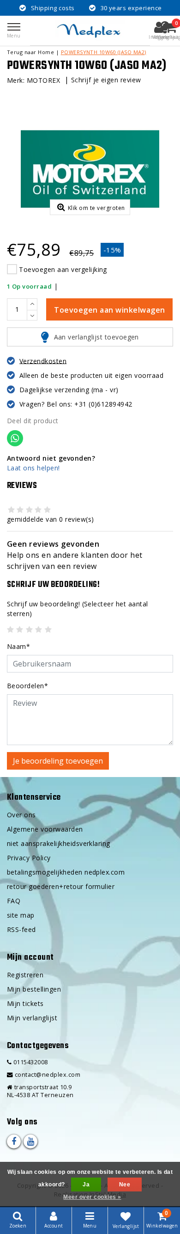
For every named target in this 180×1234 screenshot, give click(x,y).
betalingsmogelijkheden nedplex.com (66, 872)
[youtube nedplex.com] (30, 1141)
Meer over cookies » (92, 1197)
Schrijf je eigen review (106, 79)
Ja (86, 1184)
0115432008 (30, 1062)
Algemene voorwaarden (45, 829)
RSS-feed (21, 929)
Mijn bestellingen (34, 989)
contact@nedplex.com (47, 1075)
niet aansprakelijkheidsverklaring (58, 843)
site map (21, 915)
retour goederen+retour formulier (60, 886)
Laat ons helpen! (33, 467)
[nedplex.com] (90, 30)
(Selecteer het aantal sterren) (77, 608)
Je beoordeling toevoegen (58, 761)
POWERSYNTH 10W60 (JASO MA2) (103, 52)
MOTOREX (43, 80)
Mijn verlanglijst (32, 1017)
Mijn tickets (25, 1003)
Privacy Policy (29, 857)
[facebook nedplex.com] (14, 1141)
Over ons (21, 814)
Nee (124, 1184)
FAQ (13, 900)
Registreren (25, 974)
